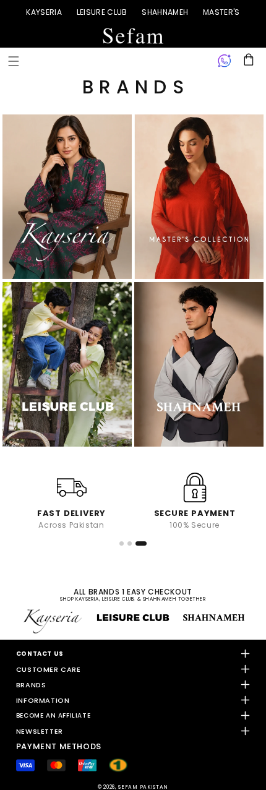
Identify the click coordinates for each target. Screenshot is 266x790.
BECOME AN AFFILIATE (53, 715)
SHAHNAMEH (165, 12)
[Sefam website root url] (133, 36)
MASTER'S (221, 12)
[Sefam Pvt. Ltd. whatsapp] (224, 61)
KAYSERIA (43, 12)
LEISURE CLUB (102, 12)
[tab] (125, 543)
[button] (13, 61)
